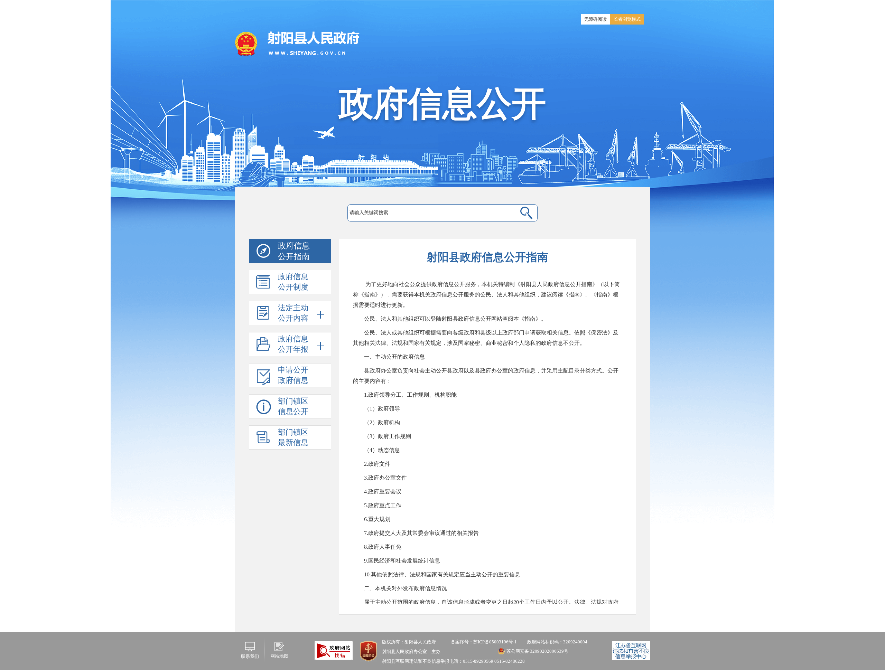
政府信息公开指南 (294, 251)
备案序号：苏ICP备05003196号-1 (484, 641)
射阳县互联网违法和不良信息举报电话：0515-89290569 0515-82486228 (453, 661)
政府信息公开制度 (293, 281)
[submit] (526, 213)
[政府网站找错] (334, 650)
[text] (432, 213)
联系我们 (250, 656)
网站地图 (279, 656)
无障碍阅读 (595, 19)
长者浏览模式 (627, 19)
